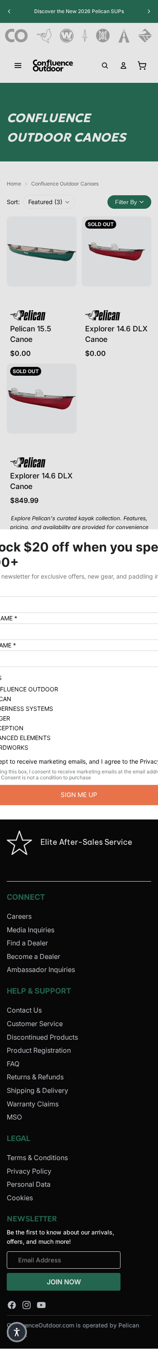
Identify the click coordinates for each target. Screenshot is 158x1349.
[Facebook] (12, 1305)
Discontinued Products (42, 1037)
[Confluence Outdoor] (16, 36)
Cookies (20, 1197)
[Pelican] (44, 36)
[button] (49, 202)
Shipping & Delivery (37, 1090)
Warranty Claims (33, 1104)
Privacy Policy (29, 1171)
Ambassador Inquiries (41, 970)
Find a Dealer (27, 943)
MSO (14, 1117)
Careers (19, 916)
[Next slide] (148, 11)
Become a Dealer (33, 956)
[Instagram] (26, 1305)
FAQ (13, 1064)
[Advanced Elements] (124, 36)
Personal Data (29, 1184)
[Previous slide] (9, 11)
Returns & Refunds (35, 1077)
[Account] (123, 65)
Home (14, 183)
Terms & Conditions (37, 1157)
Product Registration (39, 1050)
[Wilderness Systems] (67, 36)
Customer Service (35, 1023)
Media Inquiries (30, 930)
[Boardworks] (145, 36)
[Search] (105, 65)
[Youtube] (41, 1305)
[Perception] (103, 36)
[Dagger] (85, 36)
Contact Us (24, 1010)
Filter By (126, 202)
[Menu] (18, 65)
